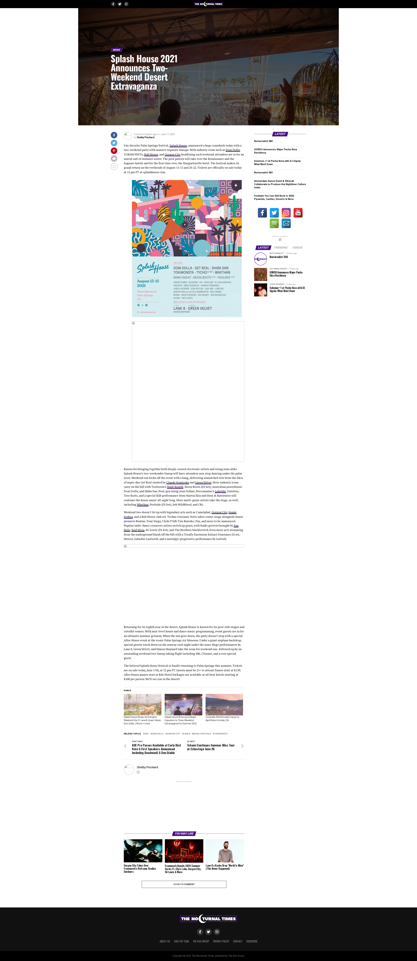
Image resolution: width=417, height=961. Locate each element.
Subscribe (251, 941)
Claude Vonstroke (177, 482)
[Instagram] (286, 213)
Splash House (178, 145)
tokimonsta (221, 734)
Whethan (142, 504)
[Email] (286, 223)
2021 (146, 734)
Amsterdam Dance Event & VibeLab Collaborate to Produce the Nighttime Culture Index (280, 184)
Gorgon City (172, 154)
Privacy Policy (221, 941)
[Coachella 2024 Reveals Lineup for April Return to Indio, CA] (224, 704)
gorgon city (173, 734)
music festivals (202, 734)
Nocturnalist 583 (263, 172)
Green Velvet (203, 482)
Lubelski (220, 491)
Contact (237, 941)
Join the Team (181, 941)
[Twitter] (274, 213)
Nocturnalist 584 (263, 141)
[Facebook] (262, 213)
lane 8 (186, 734)
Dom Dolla (233, 150)
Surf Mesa (137, 530)
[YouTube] (298, 213)
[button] (187, 248)
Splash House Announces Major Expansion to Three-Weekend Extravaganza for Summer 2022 (181, 720)
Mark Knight (175, 487)
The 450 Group (201, 941)
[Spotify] (274, 223)
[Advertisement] (184, 806)
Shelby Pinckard (145, 137)
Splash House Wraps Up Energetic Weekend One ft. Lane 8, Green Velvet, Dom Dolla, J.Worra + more (142, 720)
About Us (165, 941)
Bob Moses (151, 154)
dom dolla (158, 734)
